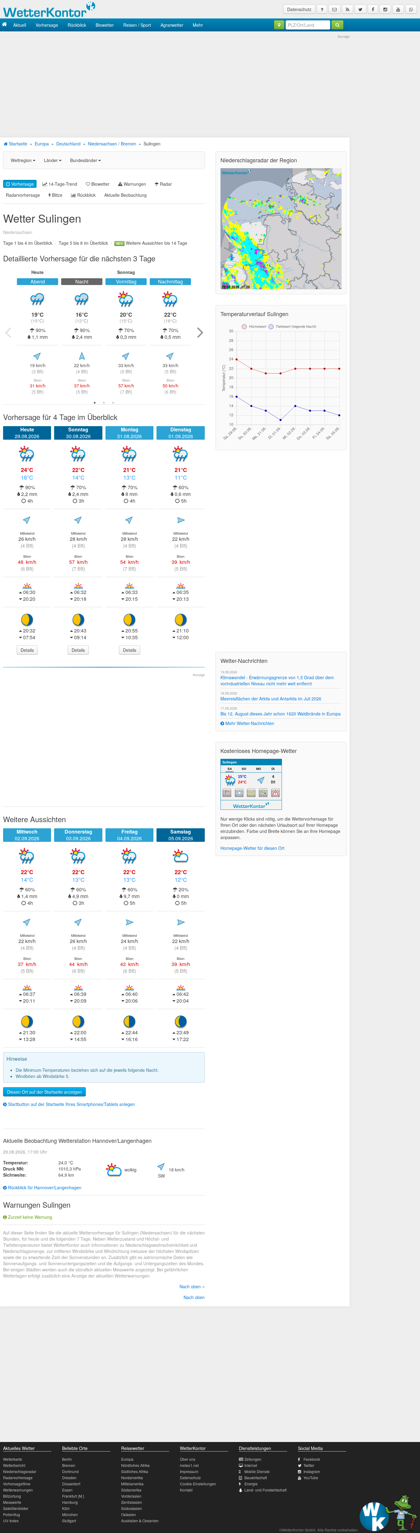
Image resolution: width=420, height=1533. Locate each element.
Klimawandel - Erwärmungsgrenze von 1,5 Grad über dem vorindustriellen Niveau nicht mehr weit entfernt (277, 680)
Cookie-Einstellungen (198, 1483)
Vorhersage (47, 25)
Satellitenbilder (15, 1508)
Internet (250, 1465)
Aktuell (19, 25)
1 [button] (95, 403)
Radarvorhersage (23, 195)
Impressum (189, 1471)
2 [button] (104, 403)
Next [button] (200, 332)
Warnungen (134, 184)
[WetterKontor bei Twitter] (361, 9)
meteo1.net (189, 1465)
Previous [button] (8, 332)
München (70, 1514)
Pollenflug (11, 1514)
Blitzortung (12, 1496)
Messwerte (12, 1502)
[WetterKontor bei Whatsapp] (411, 9)
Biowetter (105, 25)
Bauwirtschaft (255, 1477)
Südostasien (131, 1508)
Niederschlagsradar (19, 1471)
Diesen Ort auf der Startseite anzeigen (44, 1092)
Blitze (56, 195)
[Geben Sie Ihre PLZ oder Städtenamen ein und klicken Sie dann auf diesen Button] (337, 25)
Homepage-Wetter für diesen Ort (252, 848)
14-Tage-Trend (62, 184)
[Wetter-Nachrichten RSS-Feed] (347, 9)
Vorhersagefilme (16, 1483)
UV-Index (11, 1520)
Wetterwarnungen (18, 1489)
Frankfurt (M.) (73, 1496)
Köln (66, 1508)
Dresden (69, 1477)
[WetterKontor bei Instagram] (385, 9)
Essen (67, 1489)
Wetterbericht (14, 1465)
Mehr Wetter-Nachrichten (249, 723)
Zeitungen (252, 1459)
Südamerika (131, 1489)
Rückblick (77, 25)
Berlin (67, 1459)
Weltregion (22, 160)
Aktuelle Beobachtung (125, 195)
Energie (251, 1483)
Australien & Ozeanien (140, 1520)
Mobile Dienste (257, 1471)
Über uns (187, 1459)
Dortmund (70, 1471)
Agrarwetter (171, 25)
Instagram (311, 1471)
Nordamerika (132, 1477)
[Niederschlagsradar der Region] (281, 228)
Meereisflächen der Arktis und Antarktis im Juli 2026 (270, 698)
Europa (42, 144)
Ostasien (128, 1514)
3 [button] (113, 403)
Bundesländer (84, 160)
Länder (51, 160)
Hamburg (70, 1502)
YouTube (310, 1477)
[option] (37, 332)
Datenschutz (299, 9)
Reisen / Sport (137, 25)
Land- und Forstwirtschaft (265, 1489)
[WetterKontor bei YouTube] (398, 9)
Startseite (17, 144)
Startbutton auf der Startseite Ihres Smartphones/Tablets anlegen (71, 1104)
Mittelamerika (132, 1483)
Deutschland (68, 144)
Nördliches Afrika (135, 1465)
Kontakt (186, 1489)
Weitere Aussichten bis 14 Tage (151, 243)
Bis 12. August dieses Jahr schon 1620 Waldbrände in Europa (280, 714)
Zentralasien (131, 1502)
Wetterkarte (12, 1459)
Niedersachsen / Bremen (112, 144)
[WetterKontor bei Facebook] (373, 9)
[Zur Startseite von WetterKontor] (4, 24)
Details (27, 650)
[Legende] (322, 9)
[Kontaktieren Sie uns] (334, 9)
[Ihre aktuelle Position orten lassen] (279, 25)
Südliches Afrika (134, 1471)
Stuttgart (69, 1520)
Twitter (308, 1465)
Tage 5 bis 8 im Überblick (83, 243)
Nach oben (191, 1286)
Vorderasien (131, 1496)
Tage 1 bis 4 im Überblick (27, 243)
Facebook (311, 1459)
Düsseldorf (71, 1483)
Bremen (68, 1465)
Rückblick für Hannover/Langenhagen (44, 1187)
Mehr (198, 25)
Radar (165, 184)
